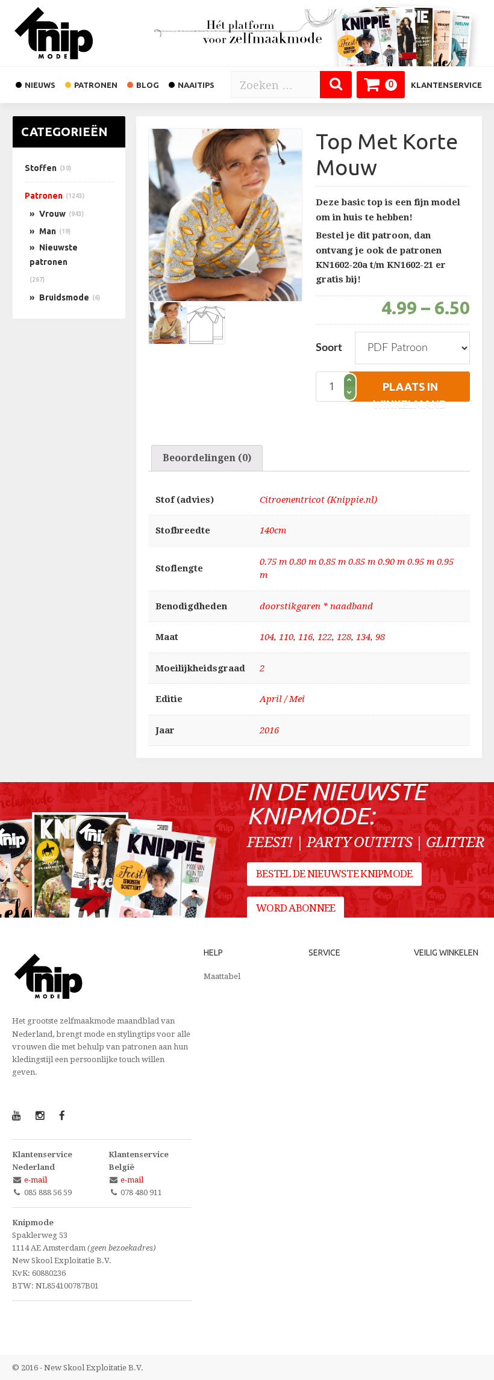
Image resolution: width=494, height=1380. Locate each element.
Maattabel (222, 976)
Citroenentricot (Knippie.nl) (318, 499)
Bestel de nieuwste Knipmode (334, 874)
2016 (269, 730)
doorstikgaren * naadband (316, 606)
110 (286, 637)
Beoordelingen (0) (207, 458)
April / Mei (282, 699)
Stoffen (41, 168)
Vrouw (52, 214)
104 (267, 637)
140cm (273, 530)
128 (344, 637)
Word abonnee (295, 908)
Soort (329, 348)
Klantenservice (446, 85)
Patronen (44, 195)
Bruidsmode (64, 297)
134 (363, 637)
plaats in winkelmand (410, 391)
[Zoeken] (336, 84)
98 (380, 637)
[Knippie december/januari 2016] (159, 895)
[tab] (207, 458)
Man (47, 231)
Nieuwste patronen (54, 255)
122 (324, 637)
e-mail (35, 1179)
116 (305, 637)
